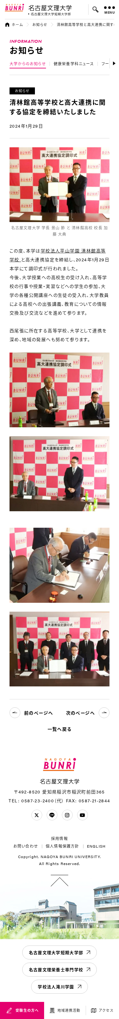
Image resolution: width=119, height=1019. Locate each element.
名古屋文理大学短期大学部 (56, 952)
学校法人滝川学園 (56, 987)
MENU (109, 12)
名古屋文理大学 (50, 7)
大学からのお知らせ (28, 64)
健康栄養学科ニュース (74, 64)
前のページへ (38, 713)
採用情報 (59, 838)
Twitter (36, 815)
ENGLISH (96, 846)
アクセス (106, 1010)
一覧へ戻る (60, 729)
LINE (52, 815)
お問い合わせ (25, 846)
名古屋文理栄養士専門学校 (56, 969)
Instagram (67, 815)
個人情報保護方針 (62, 846)
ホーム (17, 24)
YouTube (82, 815)
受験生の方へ (27, 1010)
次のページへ (80, 713)
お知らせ (39, 24)
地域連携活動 (69, 1010)
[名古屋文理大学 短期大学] (49, 14)
